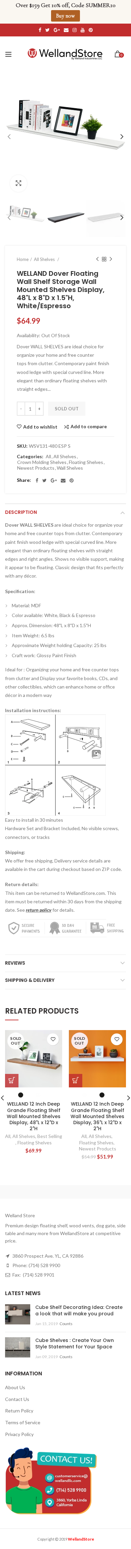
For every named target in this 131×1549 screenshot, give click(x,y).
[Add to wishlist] (53, 1039)
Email (66, 30)
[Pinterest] (72, 480)
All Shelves (64, 456)
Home (23, 259)
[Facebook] (37, 480)
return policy (38, 910)
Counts (66, 1323)
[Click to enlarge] (18, 183)
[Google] (54, 480)
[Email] (63, 480)
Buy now (65, 15)
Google (57, 30)
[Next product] (110, 259)
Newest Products (35, 468)
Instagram (75, 30)
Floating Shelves (86, 462)
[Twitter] (44, 480)
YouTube (83, 30)
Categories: (30, 456)
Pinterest (91, 30)
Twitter (47, 30)
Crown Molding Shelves (42, 462)
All (48, 456)
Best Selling (49, 1136)
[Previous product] (97, 259)
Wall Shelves (70, 468)
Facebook (40, 30)
